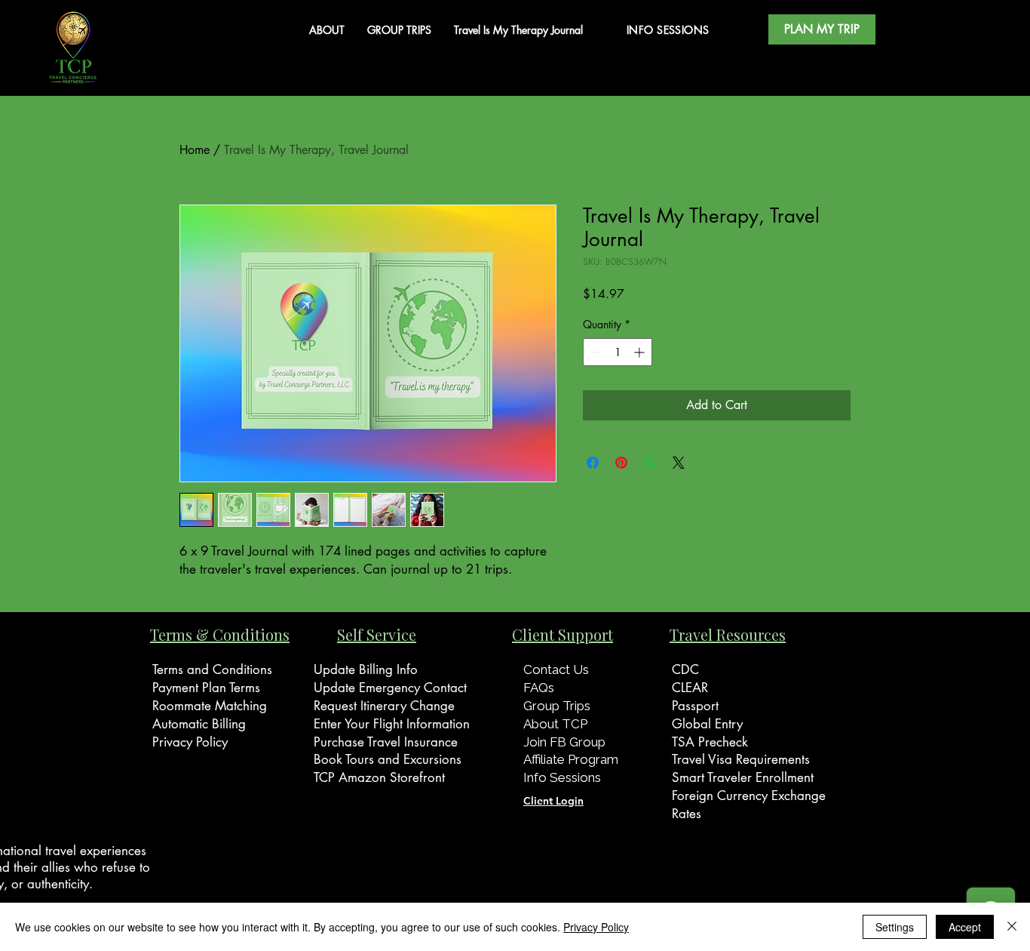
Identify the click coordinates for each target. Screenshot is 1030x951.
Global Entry (707, 724)
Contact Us (557, 669)
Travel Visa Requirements (741, 759)
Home (194, 150)
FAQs (538, 687)
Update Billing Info (366, 669)
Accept (965, 926)
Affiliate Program (570, 759)
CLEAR (690, 687)
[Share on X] (679, 463)
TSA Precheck (710, 742)
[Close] (1012, 927)
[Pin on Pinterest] (621, 463)
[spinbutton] (617, 352)
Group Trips (556, 705)
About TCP (555, 723)
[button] (821, 29)
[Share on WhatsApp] (650, 463)
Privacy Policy (596, 926)
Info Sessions (562, 777)
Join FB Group (564, 741)
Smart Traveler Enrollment (743, 777)
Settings (894, 926)
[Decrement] (594, 352)
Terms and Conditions (212, 669)
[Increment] (640, 352)
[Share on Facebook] (593, 463)
